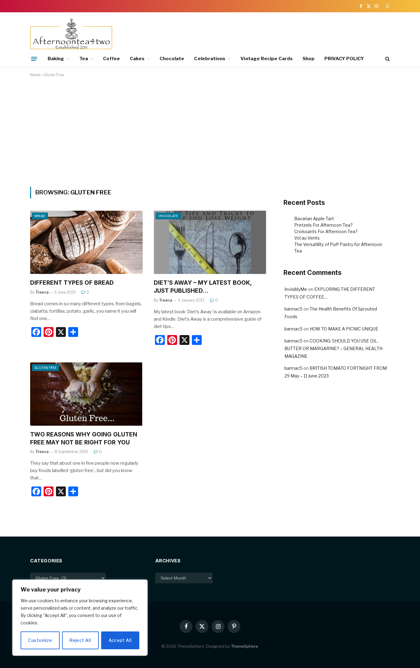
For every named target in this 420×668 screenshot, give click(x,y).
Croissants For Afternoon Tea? (326, 231)
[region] (80, 618)
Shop (309, 58)
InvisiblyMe (295, 289)
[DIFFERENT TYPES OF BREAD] (86, 242)
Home (35, 74)
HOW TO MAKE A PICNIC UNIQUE (344, 328)
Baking (56, 58)
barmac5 (293, 308)
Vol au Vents (307, 237)
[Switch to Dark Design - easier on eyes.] (387, 6)
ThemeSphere (244, 646)
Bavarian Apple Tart (314, 218)
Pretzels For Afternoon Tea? (323, 225)
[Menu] (34, 58)
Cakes (137, 58)
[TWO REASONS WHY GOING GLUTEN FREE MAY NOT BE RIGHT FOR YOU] (86, 394)
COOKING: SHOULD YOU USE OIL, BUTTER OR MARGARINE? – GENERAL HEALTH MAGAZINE (333, 348)
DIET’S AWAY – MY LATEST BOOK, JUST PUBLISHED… (203, 286)
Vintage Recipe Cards (266, 58)
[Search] (387, 59)
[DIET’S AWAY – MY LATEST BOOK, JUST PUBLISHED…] (210, 242)
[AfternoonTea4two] (71, 34)
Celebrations (209, 58)
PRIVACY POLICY (344, 58)
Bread (40, 216)
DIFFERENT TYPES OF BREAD (72, 282)
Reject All (80, 640)
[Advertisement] (210, 131)
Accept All (120, 640)
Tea (83, 58)
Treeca (42, 292)
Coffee (111, 58)
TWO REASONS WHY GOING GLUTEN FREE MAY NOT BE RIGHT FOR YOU (83, 438)
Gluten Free (45, 367)
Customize (40, 640)
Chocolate (172, 58)
